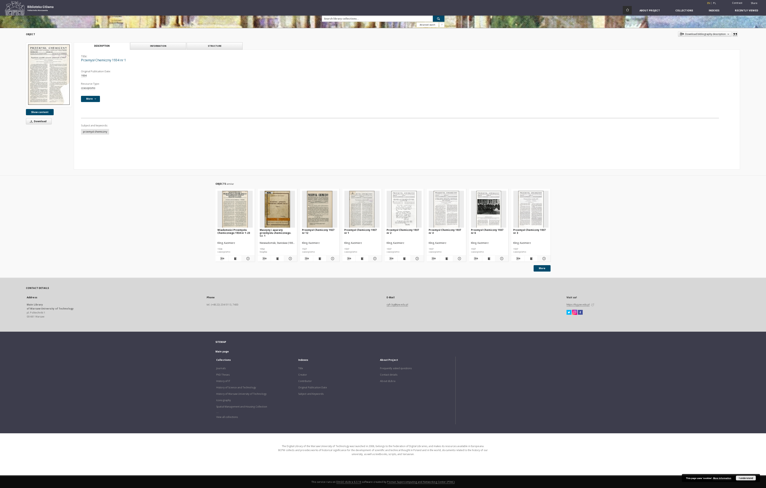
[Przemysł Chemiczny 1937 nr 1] (362, 209)
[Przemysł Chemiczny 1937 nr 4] (446, 209)
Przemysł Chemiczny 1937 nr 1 (360, 231)
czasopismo (88, 88)
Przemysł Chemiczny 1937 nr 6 (487, 231)
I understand (746, 478)
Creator (302, 374)
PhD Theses (223, 374)
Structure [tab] (214, 45)
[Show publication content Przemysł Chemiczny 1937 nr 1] (361, 258)
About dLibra (387, 381)
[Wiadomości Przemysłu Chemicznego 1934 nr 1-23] (235, 209)
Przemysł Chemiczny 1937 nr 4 (445, 231)
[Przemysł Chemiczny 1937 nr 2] (404, 209)
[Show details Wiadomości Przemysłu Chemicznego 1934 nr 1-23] (247, 258)
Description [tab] (102, 46)
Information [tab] (158, 45)
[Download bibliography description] (221, 258)
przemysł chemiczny (95, 131)
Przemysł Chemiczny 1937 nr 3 (529, 231)
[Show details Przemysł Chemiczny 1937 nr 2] (416, 258)
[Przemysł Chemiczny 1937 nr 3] (530, 209)
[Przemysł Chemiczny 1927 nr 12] (319, 209)
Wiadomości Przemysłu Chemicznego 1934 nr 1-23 (233, 231)
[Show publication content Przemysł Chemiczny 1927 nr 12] (319, 258)
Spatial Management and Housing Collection (241, 406)
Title (300, 368)
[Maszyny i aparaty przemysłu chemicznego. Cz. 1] (277, 209)
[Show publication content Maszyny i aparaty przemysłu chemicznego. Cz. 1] (277, 258)
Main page (222, 351)
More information (722, 478)
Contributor (305, 381)
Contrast (737, 3)
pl (714, 3)
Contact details (388, 374)
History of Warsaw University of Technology (241, 394)
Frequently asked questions (396, 368)
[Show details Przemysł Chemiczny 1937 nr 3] (543, 258)
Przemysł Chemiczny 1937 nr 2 (403, 231)
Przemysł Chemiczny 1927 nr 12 (318, 231)
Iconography (223, 400)
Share (754, 3)
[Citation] (735, 34)
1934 (84, 75)
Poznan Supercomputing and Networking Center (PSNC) (421, 482)
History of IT (223, 381)
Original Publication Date (312, 387)
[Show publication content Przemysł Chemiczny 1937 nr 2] (404, 258)
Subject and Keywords (311, 394)
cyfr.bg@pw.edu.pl (397, 304)
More (542, 268)
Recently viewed (746, 10)
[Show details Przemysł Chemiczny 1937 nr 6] (501, 258)
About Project (650, 10)
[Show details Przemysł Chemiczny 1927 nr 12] (332, 258)
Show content (39, 112)
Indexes (714, 10)
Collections (684, 10)
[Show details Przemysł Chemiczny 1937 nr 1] (374, 258)
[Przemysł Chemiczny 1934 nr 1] (49, 75)
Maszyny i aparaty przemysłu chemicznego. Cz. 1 (275, 232)
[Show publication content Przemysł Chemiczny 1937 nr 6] (488, 258)
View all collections (227, 417)
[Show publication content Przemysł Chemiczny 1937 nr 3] (530, 258)
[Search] (438, 18)
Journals (221, 368)
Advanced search (427, 24)
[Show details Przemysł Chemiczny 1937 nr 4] (458, 258)
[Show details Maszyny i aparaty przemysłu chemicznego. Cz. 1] (289, 258)
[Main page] (627, 10)
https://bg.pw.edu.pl (578, 304)
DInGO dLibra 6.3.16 (348, 482)
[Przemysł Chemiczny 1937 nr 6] (488, 209)
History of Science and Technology (236, 387)
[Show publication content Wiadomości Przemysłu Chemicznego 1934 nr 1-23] (235, 258)
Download (39, 121)
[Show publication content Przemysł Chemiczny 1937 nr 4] (446, 258)
